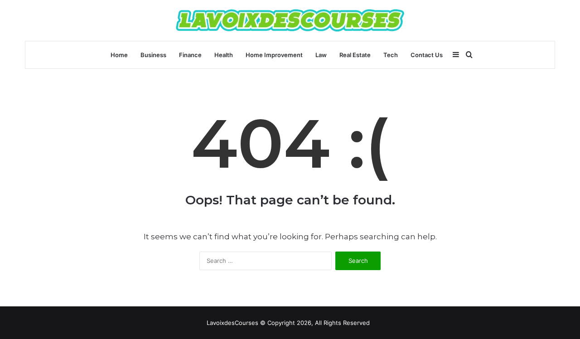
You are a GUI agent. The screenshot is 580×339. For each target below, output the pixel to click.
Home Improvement (274, 54)
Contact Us (427, 54)
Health (223, 54)
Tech (390, 54)
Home (119, 54)
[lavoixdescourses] (290, 20)
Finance (190, 54)
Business (153, 54)
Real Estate (355, 54)
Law (321, 54)
